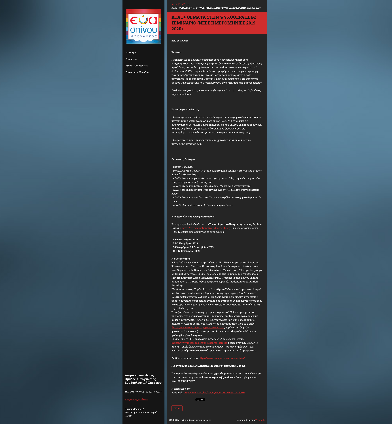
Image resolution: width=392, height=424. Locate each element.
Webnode (260, 419)
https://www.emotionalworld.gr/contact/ (206, 228)
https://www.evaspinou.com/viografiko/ (222, 358)
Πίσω (177, 408)
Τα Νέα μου (131, 52)
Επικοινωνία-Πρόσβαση (138, 72)
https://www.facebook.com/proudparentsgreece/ (200, 342)
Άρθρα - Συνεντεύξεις (136, 65)
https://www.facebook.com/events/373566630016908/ (214, 392)
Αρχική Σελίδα (179, 4)
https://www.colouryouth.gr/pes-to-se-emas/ (198, 327)
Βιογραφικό (131, 59)
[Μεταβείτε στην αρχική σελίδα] (143, 22)
